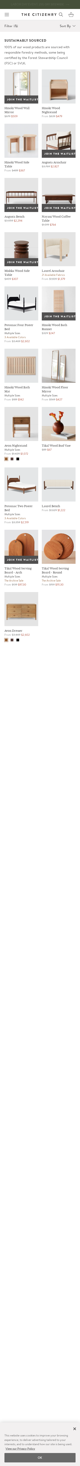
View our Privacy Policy (20, 1449)
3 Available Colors (15, 337)
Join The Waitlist (22, 99)
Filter (8, 25)
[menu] (6, 14)
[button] (71, 14)
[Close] (75, 1429)
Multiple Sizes (12, 333)
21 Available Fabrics (53, 275)
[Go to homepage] (39, 14)
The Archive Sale (13, 580)
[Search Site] (60, 14)
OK (40, 1458)
